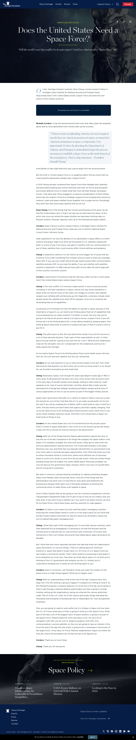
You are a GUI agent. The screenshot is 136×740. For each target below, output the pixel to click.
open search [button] (117, 4)
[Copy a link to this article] (123, 21)
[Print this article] (130, 21)
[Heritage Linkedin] (120, 731)
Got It (92, 737)
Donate (128, 4)
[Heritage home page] (7, 710)
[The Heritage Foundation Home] (11, 4)
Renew (67, 4)
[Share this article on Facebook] (117, 21)
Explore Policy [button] (103, 4)
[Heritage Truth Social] (108, 731)
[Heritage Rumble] (124, 731)
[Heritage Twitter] (104, 731)
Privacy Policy (11, 732)
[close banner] (133, 737)
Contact (14, 724)
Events (59, 4)
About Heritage (46, 4)
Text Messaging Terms (24, 732)
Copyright (36, 732)
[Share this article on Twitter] (110, 22)
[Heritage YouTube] (129, 731)
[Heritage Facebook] (112, 731)
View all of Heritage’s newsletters (93, 719)
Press (75, 4)
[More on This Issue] (90, 669)
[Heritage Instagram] (116, 731)
